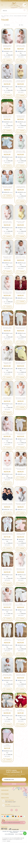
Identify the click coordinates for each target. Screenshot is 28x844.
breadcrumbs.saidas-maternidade (20, 15)
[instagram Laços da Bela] (12, 810)
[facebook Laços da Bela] (16, 810)
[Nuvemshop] (9, 834)
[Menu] (2, 5)
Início (2, 15)
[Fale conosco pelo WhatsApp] (25, 833)
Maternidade (6, 15)
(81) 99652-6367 (10, 802)
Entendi (8, 841)
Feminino (11, 15)
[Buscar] (25, 10)
